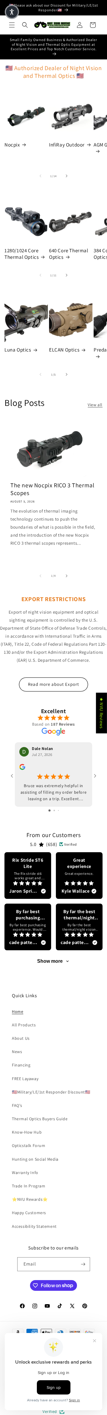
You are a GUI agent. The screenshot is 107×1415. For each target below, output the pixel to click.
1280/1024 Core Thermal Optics (21, 253)
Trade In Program (28, 1186)
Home (17, 1011)
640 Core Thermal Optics (68, 253)
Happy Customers (29, 1212)
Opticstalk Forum (28, 1145)
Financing (21, 1065)
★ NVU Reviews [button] (101, 713)
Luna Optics (17, 349)
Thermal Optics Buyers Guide (39, 1118)
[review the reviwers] (22, 768)
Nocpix (12, 144)
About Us (21, 1038)
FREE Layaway (25, 1078)
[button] (11, 24)
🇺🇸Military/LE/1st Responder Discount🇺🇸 (51, 1092)
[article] (27, 875)
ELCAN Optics (64, 349)
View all (95, 404)
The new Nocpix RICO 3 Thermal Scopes (52, 489)
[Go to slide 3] (58, 810)
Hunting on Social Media (35, 1159)
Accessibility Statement (34, 1226)
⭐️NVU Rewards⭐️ (30, 1199)
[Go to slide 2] (54, 810)
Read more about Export (53, 684)
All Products (24, 1025)
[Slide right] (66, 175)
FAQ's (17, 1105)
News (17, 1051)
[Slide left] (40, 175)
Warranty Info (25, 1172)
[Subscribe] (83, 1264)
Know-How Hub (27, 1132)
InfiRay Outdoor (67, 144)
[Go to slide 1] (49, 810)
